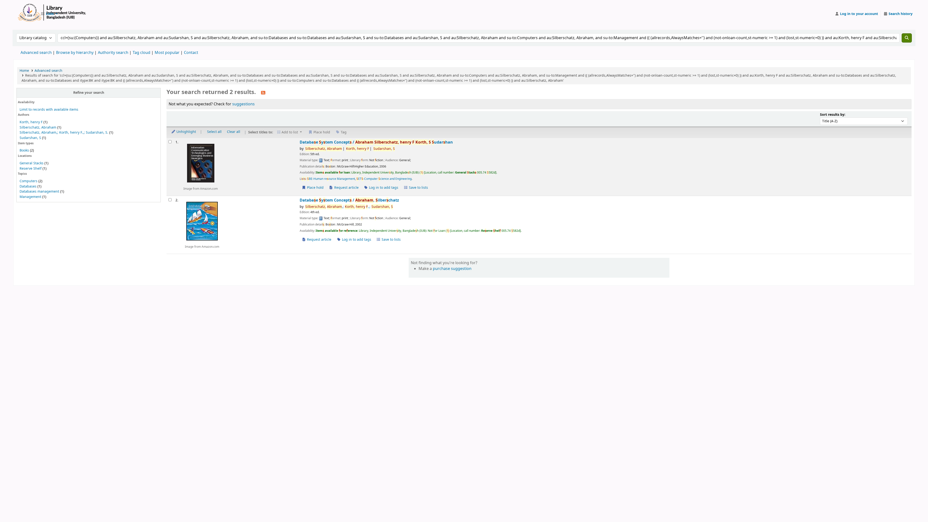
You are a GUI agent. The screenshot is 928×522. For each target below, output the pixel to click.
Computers (28, 181)
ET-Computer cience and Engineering (384, 179)
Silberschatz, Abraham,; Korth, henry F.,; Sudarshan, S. (64, 132)
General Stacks (32, 163)
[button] (49, 14)
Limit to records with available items (49, 109)
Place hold (315, 187)
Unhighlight (185, 131)
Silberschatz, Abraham (38, 127)
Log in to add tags (383, 187)
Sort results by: (832, 114)
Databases (28, 186)
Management (30, 196)
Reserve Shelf (31, 168)
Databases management (39, 191)
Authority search (113, 53)
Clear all (233, 131)
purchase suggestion (452, 269)
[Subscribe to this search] (263, 92)
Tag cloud (141, 53)
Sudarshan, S (30, 137)
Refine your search (88, 92)
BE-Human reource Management (331, 179)
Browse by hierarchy (75, 53)
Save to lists (418, 187)
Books (24, 150)
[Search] (907, 38)
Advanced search (36, 53)
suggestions (243, 104)
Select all (214, 131)
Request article (346, 187)
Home (24, 70)
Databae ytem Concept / (376, 142)
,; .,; (349, 206)
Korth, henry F (31, 122)
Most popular (167, 53)
